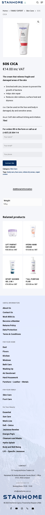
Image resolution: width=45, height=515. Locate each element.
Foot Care (7, 399)
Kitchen (6, 356)
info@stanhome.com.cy (22, 491)
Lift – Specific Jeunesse (13, 451)
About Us (7, 308)
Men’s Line (7, 421)
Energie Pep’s (9, 434)
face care (18, 172)
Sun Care (7, 416)
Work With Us (9, 317)
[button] (42, 2)
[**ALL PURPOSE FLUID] (33, 265)
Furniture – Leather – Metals (15, 382)
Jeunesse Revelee (11, 429)
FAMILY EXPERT (17, 11)
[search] (37, 2)
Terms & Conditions (12, 334)
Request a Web (36, 503)
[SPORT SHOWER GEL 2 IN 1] (12, 265)
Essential (7, 412)
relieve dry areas (29, 172)
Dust (5, 347)
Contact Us (8, 312)
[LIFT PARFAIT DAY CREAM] (12, 231)
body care (10, 172)
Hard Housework (10, 377)
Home (5, 11)
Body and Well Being (12, 447)
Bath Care (7, 364)
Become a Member (11, 321)
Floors (6, 351)
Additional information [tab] (22, 189)
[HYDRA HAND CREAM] (33, 231)
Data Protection (10, 330)
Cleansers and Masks (12, 438)
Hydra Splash (9, 443)
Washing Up (8, 369)
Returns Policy (9, 325)
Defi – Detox (8, 425)
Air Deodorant (9, 373)
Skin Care (30, 11)
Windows (7, 360)
